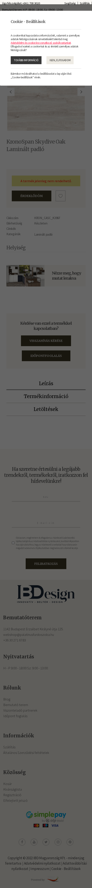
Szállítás (85, 3)
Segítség (70, 3)
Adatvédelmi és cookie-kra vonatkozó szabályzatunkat (41, 43)
